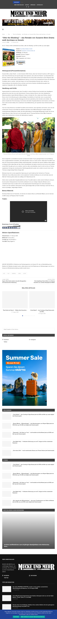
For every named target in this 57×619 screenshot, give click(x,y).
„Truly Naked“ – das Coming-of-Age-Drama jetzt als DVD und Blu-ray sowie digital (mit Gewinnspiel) (33, 415)
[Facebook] (26, 6)
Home (3, 34)
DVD (4, 273)
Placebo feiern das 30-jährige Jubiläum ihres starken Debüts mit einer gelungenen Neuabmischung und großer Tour (33, 605)
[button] (21, 2)
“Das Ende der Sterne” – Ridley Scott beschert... (15, 310)
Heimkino (14, 273)
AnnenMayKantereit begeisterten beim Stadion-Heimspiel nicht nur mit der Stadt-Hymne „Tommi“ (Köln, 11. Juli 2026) (33, 596)
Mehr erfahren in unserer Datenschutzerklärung (32, 616)
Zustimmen (16, 616)
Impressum (33, 4)
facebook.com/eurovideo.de (28, 50)
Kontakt (27, 4)
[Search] (54, 29)
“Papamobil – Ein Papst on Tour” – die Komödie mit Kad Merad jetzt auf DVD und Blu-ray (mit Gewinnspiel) (33, 433)
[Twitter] (30, 6)
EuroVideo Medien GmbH (26, 48)
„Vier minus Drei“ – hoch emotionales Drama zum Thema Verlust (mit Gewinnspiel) (33, 450)
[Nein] (54, 614)
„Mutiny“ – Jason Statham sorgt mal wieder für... (25, 2)
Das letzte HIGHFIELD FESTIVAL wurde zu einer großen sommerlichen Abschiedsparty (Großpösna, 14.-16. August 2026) (30, 587)
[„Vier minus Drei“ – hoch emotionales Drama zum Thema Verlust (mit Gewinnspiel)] (6, 453)
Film (9, 34)
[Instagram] (28, 6)
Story (24, 273)
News (19, 273)
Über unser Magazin (19, 4)
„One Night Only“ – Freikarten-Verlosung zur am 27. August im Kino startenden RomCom (33, 442)
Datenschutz (40, 4)
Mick (8, 42)
